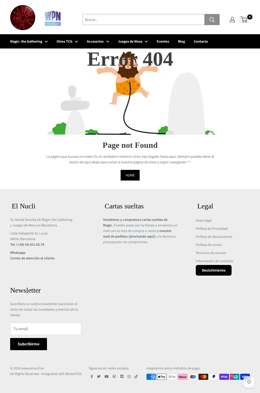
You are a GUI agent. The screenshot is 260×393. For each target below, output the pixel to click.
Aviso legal (204, 220)
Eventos (163, 41)
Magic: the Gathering (26, 41)
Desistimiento (213, 270)
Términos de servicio (211, 253)
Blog (181, 41)
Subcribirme (28, 344)
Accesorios (95, 41)
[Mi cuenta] (232, 19)
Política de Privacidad (212, 228)
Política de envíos (209, 244)
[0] (244, 19)
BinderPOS (74, 373)
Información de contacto (214, 261)
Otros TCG (64, 41)
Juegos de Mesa (130, 41)
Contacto (201, 41)
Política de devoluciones (214, 236)
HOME (130, 175)
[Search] (212, 19)
